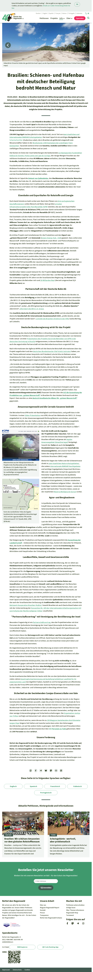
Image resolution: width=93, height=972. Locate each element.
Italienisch (77, 786)
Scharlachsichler (16, 140)
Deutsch (38, 13)
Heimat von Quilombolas (38, 178)
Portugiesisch (45, 792)
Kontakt (43, 910)
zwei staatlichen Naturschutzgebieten (64, 463)
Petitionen (75, 905)
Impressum (6, 970)
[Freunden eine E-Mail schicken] (56, 770)
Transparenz (44, 915)
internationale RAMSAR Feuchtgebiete (65, 466)
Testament (70, 915)
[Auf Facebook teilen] (36, 770)
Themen (75, 910)
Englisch (13, 786)
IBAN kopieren (22, 947)
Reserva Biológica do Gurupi (65, 492)
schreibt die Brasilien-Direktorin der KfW (52, 319)
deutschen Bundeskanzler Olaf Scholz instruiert (52, 351)
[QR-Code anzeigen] (61, 770)
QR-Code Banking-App (50, 947)
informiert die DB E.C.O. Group (32, 309)
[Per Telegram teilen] (41, 770)
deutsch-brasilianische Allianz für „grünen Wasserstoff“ (54, 398)
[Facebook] (67, 924)
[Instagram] (83, 924)
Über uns (43, 905)
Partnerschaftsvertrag (41, 622)
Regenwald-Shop (72, 913)
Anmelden (47, 887)
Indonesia (79, 13)
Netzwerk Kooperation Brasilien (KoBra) (26, 605)
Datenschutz (17, 970)
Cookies (27, 970)
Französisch (55, 786)
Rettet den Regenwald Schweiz (51, 918)
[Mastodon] (72, 924)
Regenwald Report (49, 907)
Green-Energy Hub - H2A (51, 238)
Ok (77, 4)
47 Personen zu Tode (57, 729)
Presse (42, 913)
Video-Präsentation (32, 415)
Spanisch (33, 786)
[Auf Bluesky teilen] (46, 770)
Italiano (64, 13)
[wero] (4, 952)
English (45, 13)
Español (51, 13)
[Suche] (88, 18)
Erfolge (70, 907)
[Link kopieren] (30, 770)
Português (71, 13)
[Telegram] (78, 924)
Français (57, 13)
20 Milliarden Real (48, 280)
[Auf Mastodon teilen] (51, 770)
